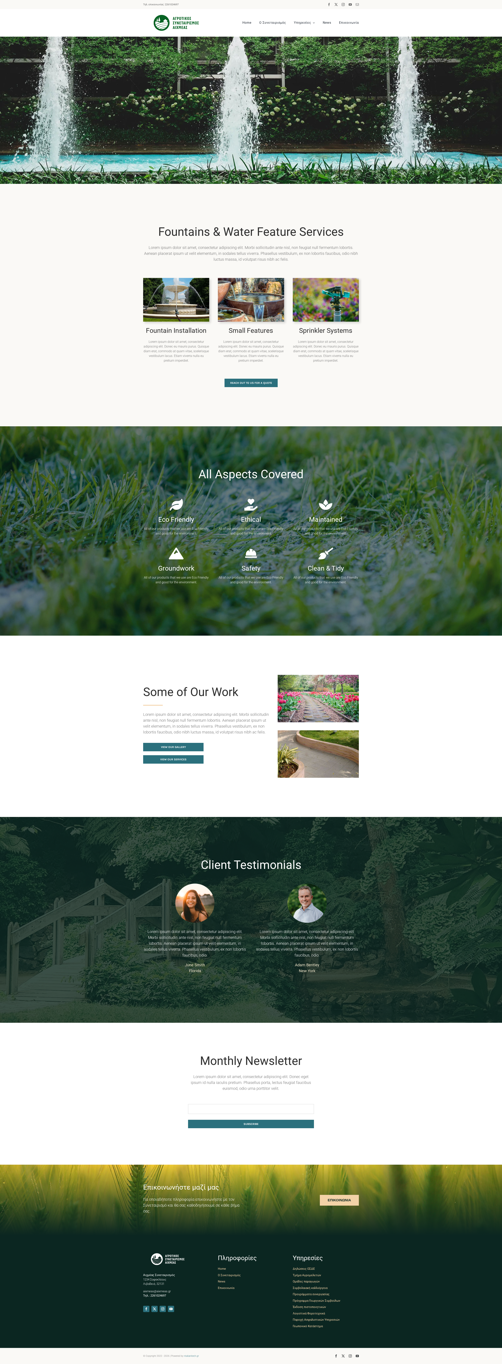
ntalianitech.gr (191, 1356)
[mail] (357, 4)
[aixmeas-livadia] (176, 17)
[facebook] (329, 4)
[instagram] (343, 4)
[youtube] (350, 4)
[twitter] (336, 4)
